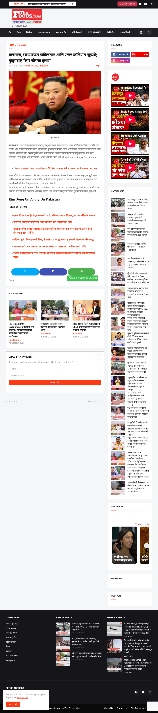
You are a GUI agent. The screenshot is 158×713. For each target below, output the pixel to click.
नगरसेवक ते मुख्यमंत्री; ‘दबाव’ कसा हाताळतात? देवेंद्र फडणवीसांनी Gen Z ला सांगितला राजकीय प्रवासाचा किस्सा (137, 309)
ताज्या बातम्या (11, 628)
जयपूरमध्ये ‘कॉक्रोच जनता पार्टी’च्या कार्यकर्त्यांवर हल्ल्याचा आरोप (52, 327)
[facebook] (140, 4)
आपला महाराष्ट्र (44, 32)
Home (11, 45)
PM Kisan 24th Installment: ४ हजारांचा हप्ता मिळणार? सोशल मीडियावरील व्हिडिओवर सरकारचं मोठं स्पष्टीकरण (21, 330)
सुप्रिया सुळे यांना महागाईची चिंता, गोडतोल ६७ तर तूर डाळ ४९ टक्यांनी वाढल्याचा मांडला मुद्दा (53, 239)
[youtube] (145, 4)
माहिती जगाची (77, 32)
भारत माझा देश (61, 32)
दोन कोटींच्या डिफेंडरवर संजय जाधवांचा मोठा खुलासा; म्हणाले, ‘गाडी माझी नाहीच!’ (138, 232)
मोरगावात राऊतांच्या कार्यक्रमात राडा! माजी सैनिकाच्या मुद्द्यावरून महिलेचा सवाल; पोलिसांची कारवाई (136, 398)
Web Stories (95, 32)
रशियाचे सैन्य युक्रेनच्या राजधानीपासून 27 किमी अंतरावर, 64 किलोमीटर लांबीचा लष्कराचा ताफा (55, 168)
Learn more (22, 697)
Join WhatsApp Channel (84, 278)
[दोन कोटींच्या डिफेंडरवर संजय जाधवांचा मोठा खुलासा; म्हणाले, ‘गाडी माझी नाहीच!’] (63, 659)
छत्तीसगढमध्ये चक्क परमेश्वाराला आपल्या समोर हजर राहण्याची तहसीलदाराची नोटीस (49, 246)
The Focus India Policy (141, 708)
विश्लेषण (29, 32)
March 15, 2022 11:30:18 (36, 65)
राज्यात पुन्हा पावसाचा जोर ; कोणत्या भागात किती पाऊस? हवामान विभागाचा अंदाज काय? (86, 626)
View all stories (142, 524)
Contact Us (122, 708)
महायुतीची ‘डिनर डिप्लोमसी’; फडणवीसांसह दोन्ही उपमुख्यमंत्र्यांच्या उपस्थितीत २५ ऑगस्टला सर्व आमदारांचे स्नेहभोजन (137, 428)
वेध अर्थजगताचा (12, 655)
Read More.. (15, 340)
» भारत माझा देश (20, 45)
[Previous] (68, 3)
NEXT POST (13, 401)
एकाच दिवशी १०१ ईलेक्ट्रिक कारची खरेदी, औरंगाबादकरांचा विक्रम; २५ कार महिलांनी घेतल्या (54, 215)
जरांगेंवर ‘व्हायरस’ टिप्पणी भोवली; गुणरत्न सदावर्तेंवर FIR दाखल (136, 247)
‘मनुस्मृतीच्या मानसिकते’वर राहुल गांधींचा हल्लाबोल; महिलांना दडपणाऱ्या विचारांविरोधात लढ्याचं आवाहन (137, 383)
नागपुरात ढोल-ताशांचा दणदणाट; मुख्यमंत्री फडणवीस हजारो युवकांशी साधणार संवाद (85, 641)
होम (9, 32)
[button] (142, 32)
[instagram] (151, 4)
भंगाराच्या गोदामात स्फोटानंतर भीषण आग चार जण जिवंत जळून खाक (42, 222)
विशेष (19, 32)
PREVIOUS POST (94, 401)
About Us (108, 708)
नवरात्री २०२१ (11, 633)
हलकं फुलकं (10, 660)
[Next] (72, 3)
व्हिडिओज (110, 32)
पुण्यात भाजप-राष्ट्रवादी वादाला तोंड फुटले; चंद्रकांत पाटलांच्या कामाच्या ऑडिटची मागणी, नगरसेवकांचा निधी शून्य (137, 324)
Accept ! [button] (13, 704)
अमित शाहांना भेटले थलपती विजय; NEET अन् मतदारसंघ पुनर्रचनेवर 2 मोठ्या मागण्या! (86, 327)
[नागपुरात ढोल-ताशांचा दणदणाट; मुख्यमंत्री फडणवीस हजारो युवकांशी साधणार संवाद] (63, 644)
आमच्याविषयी (125, 32)
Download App (128, 4)
